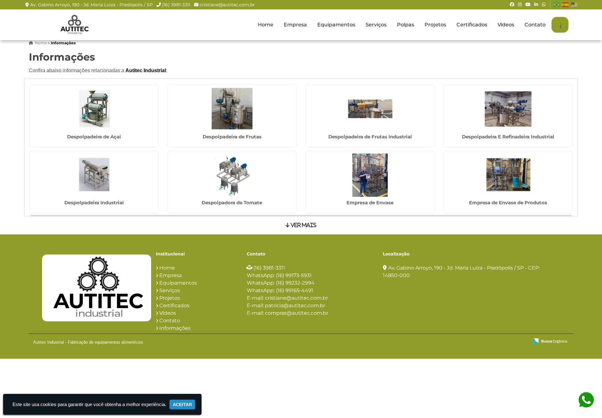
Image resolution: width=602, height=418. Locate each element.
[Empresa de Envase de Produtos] (507, 174)
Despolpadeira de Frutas (232, 137)
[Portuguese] (556, 5)
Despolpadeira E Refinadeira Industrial (508, 137)
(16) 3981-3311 (176, 5)
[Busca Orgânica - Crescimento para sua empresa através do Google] (549, 341)
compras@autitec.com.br (296, 313)
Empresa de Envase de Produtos (508, 203)
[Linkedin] (536, 4)
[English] (574, 5)
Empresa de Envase (369, 203)
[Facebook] (512, 4)
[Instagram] (520, 4)
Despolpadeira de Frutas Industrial (370, 137)
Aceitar (182, 404)
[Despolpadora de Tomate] (232, 174)
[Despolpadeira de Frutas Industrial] (369, 108)
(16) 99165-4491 (294, 290)
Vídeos (506, 25)
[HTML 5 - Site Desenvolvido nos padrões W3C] (477, 342)
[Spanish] (565, 5)
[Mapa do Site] (461, 342)
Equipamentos (336, 25)
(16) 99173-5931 (294, 275)
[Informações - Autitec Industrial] (74, 24)
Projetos (435, 25)
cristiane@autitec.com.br (227, 5)
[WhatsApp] (544, 4)
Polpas (405, 25)
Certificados (472, 25)
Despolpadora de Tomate (232, 203)
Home (265, 25)
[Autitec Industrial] (96, 288)
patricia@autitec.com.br (295, 305)
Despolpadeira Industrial (94, 203)
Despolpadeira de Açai (94, 137)
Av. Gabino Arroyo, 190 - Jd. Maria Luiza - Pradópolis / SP (91, 5)
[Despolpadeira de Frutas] (232, 108)
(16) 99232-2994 (295, 283)
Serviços (376, 25)
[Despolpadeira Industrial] (94, 174)
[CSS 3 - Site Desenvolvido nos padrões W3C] (499, 342)
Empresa (295, 25)
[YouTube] (528, 4)
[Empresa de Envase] (369, 174)
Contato (535, 25)
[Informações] (560, 25)
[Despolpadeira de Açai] (94, 108)
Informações (175, 328)
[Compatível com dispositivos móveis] (521, 342)
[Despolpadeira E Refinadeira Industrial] (507, 108)
